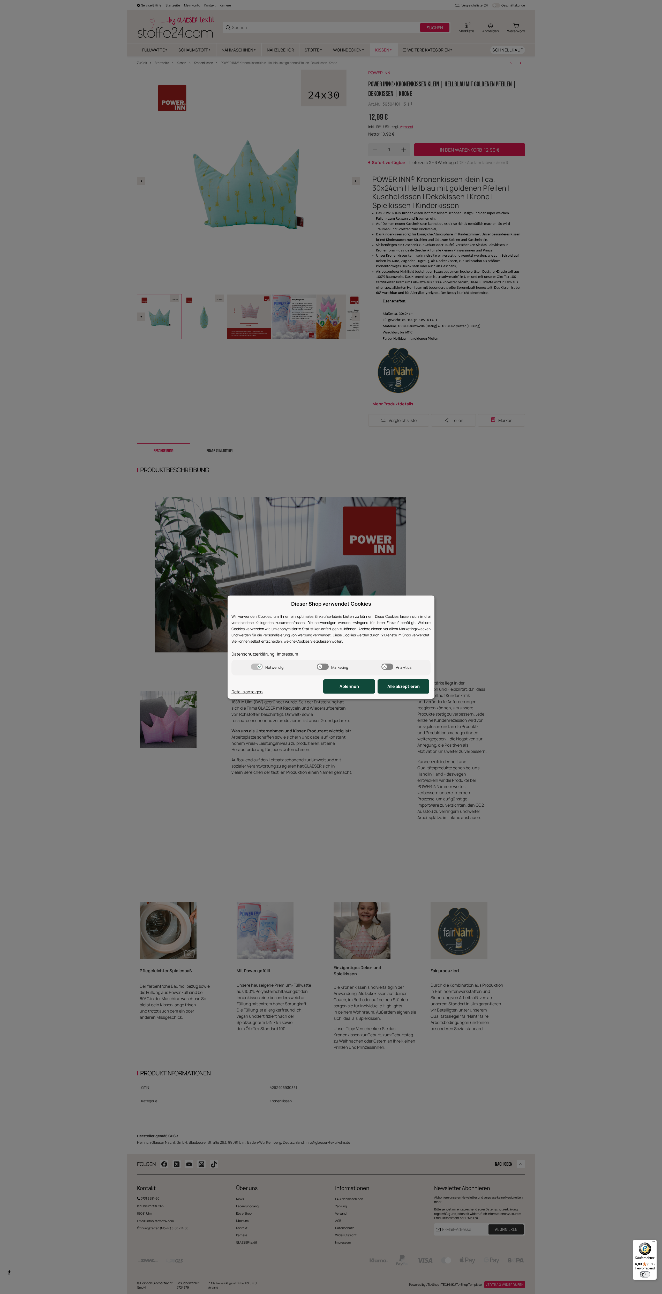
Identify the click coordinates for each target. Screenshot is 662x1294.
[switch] (257, 667)
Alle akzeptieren (403, 686)
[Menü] (654, 1243)
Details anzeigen (247, 692)
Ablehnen (349, 686)
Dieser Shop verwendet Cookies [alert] (331, 604)
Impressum (287, 654)
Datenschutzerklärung (252, 654)
